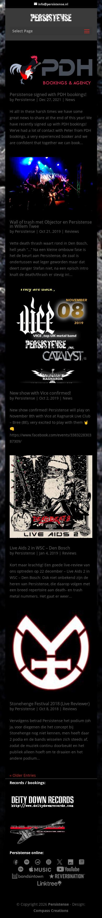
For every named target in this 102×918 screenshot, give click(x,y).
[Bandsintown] (27, 877)
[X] (59, 863)
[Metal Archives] (81, 863)
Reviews (72, 231)
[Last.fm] (20, 870)
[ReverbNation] (67, 877)
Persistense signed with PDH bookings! (48, 94)
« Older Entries (23, 775)
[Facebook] (15, 863)
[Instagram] (48, 863)
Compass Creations (50, 910)
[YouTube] (68, 870)
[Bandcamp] (70, 863)
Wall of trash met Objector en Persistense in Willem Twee (51, 224)
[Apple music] (40, 870)
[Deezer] (37, 863)
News (70, 99)
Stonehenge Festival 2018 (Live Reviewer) (50, 704)
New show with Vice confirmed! (40, 393)
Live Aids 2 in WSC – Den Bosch (40, 548)
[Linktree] (49, 884)
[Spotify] (26, 863)
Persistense (25, 99)
